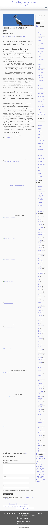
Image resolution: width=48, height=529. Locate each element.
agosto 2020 (40, 354)
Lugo (39, 122)
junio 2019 (40, 381)
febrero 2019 (40, 388)
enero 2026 (40, 226)
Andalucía (39, 128)
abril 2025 (39, 244)
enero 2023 (40, 294)
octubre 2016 (40, 445)
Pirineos (39, 167)
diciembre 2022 (40, 296)
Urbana (38, 481)
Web (4, 485)
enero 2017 (40, 437)
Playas (38, 476)
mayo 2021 (40, 334)
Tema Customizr (26, 527)
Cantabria (39, 139)
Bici (36, 458)
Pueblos (42, 476)
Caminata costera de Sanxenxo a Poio (41, 210)
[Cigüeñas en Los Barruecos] (18, 227)
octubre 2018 (40, 396)
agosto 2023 (40, 282)
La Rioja (39, 152)
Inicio (4, 13)
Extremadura (14, 36)
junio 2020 (40, 357)
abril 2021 (39, 336)
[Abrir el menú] (46, 8)
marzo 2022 (40, 313)
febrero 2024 (40, 270)
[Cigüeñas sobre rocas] (18, 291)
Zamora (39, 173)
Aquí (26, 453)
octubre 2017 (40, 420)
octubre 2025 (40, 232)
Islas (41, 469)
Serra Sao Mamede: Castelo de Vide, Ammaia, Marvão (16, 506)
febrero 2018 (40, 411)
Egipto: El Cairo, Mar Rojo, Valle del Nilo (41, 60)
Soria (39, 170)
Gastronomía (41, 468)
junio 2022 (40, 309)
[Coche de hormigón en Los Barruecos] (18, 382)
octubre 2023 (40, 278)
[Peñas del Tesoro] (18, 410)
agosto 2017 (40, 425)
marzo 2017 (40, 433)
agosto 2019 (40, 378)
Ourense (39, 123)
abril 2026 (39, 221)
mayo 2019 (40, 383)
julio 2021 (39, 331)
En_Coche (39, 465)
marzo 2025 (40, 245)
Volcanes (42, 481)
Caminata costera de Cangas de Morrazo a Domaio (40, 187)
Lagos (42, 471)
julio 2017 (39, 427)
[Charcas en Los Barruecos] (18, 336)
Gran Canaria (40, 151)
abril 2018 (39, 407)
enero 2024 (40, 271)
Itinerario (38, 471)
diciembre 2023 (40, 273)
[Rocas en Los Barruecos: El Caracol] (18, 199)
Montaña (39, 473)
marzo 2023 (40, 291)
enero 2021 (40, 341)
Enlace (13, 89)
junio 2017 (40, 429)
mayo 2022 (40, 310)
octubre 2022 (40, 300)
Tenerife (39, 172)
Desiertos (38, 463)
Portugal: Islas (40, 178)
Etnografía (39, 466)
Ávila (39, 134)
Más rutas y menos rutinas (24, 2)
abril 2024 (39, 266)
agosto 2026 (40, 216)
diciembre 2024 (40, 250)
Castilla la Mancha (41, 140)
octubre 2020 (40, 349)
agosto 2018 (40, 401)
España (7, 13)
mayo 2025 (40, 242)
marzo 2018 (40, 409)
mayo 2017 (40, 430)
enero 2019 (40, 390)
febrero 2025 (40, 247)
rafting (37, 477)
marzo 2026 (40, 222)
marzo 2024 (40, 268)
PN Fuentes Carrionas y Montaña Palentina (41, 155)
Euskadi (39, 148)
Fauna (21, 36)
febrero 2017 (40, 435)
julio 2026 (39, 218)
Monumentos (40, 475)
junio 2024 (40, 263)
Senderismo (40, 479)
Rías (39, 477)
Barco (44, 456)
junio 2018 (40, 404)
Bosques (40, 458)
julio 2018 (39, 403)
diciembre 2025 (40, 227)
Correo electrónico (7, 481)
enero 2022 (40, 317)
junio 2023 (40, 286)
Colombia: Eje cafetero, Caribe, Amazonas (40, 52)
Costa (38, 461)
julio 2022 (39, 307)
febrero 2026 (40, 224)
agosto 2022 (40, 305)
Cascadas (39, 460)
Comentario (5, 462)
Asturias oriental (41, 133)
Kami (24, 36)
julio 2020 (39, 356)
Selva (41, 477)
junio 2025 (40, 240)
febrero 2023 (40, 292)
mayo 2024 (40, 265)
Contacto (33, 515)
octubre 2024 (40, 255)
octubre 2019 (40, 373)
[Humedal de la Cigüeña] (18, 147)
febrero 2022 (40, 315)
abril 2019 (39, 385)
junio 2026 (40, 219)
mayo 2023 (40, 287)
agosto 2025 (40, 237)
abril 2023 (39, 289)
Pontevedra (40, 125)
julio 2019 (39, 380)
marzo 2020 (40, 362)
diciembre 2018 (40, 391)
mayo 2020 (40, 359)
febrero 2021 (40, 339)
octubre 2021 (40, 325)
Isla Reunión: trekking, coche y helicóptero (40, 77)
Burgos (39, 137)
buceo (44, 458)
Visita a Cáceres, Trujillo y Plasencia (25, 508)
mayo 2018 (40, 406)
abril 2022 (39, 312)
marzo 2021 (40, 338)
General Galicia (41, 127)
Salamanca (40, 169)
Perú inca (39, 103)
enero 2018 (40, 412)
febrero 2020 (40, 364)
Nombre (5, 476)
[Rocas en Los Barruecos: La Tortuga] (18, 170)
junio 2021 (40, 333)
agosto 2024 (40, 260)
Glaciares (38, 469)
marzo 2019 (40, 386)
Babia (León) (40, 136)
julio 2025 (39, 239)
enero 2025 (40, 248)
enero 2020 (40, 365)
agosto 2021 (40, 330)
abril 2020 (39, 360)
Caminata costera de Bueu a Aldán (41, 199)
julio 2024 (39, 261)
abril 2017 (39, 432)
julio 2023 (39, 284)
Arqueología (39, 456)
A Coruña (39, 120)
